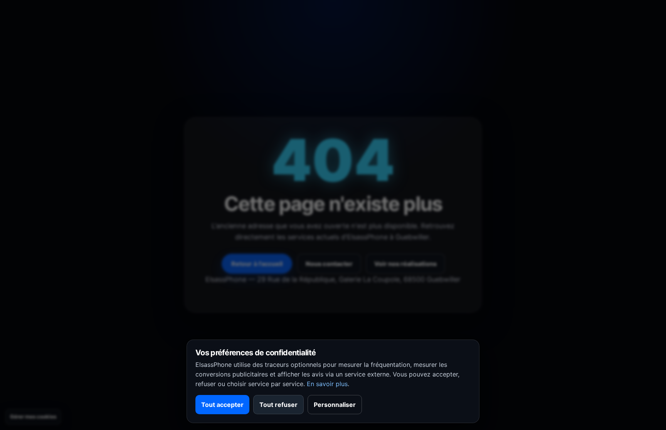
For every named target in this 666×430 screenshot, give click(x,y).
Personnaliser (335, 404)
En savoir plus (327, 384)
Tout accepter (222, 404)
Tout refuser (278, 404)
